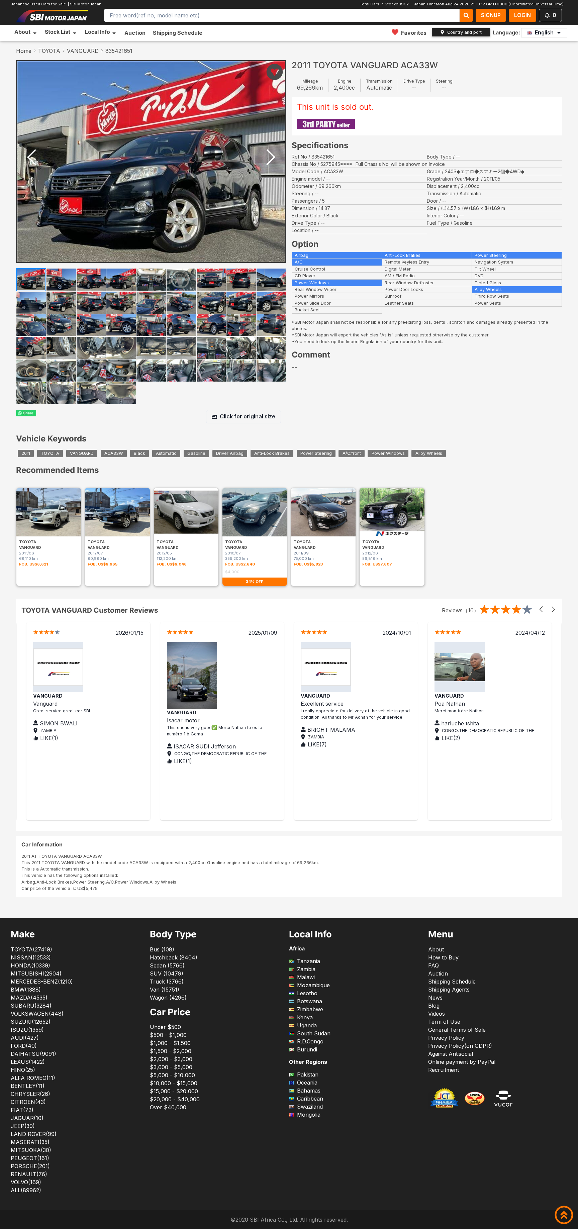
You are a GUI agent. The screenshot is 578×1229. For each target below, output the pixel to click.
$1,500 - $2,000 (170, 1051)
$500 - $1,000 (168, 1035)
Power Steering (316, 453)
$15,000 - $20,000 (174, 1091)
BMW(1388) (26, 989)
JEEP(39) (23, 1126)
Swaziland (310, 1106)
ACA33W (113, 453)
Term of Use (444, 1021)
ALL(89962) (26, 1190)
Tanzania (308, 961)
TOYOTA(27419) (31, 949)
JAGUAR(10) (27, 1118)
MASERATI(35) (30, 1142)
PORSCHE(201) (30, 1166)
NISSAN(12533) (31, 957)
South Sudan (313, 1033)
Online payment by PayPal (461, 1061)
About (436, 949)
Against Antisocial (450, 1053)
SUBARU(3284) (31, 1005)
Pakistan (307, 1074)
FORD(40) (24, 1045)
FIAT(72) (22, 1110)
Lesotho (307, 993)
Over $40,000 (168, 1107)
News (435, 997)
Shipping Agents (449, 989)
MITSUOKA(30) (31, 1150)
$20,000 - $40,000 (175, 1099)
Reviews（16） (460, 610)
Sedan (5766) (167, 965)
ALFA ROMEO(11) (33, 1077)
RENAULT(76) (29, 1174)
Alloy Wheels (428, 453)
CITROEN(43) (28, 1102)
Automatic (166, 453)
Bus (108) (162, 949)
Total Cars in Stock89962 (384, 4)
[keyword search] (466, 15)
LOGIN (522, 15)
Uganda (307, 1025)
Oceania (307, 1082)
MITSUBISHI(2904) (36, 973)
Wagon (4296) (168, 997)
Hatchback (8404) (173, 957)
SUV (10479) (166, 973)
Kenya (305, 1017)
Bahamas (308, 1090)
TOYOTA (49, 50)
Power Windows (388, 453)
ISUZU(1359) (27, 1029)
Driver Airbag (230, 453)
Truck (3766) (167, 981)
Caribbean (310, 1098)
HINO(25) (23, 1069)
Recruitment (443, 1069)
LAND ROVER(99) (34, 1134)
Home (23, 50)
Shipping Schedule (177, 32)
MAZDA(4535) (29, 997)
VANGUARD (83, 50)
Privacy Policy (446, 1037)
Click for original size (247, 416)
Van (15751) (164, 989)
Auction (135, 32)
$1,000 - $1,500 (170, 1043)
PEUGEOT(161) (30, 1158)
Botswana (309, 1001)
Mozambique (313, 985)
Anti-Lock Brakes (272, 453)
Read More (181, 729)
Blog (434, 1005)
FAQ (433, 965)
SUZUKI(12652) (31, 1021)
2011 (25, 453)
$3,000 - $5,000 (171, 1067)
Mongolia (308, 1114)
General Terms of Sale (457, 1029)
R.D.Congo (310, 1041)
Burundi (307, 1049)
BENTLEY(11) (27, 1086)
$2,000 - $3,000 (171, 1059)
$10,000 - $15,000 (173, 1083)
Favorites (413, 32)
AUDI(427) (25, 1037)
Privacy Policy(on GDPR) (460, 1045)
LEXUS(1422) (28, 1061)
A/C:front (352, 453)
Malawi (306, 977)
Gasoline (196, 453)
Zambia (306, 969)
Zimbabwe (310, 1009)
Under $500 (165, 1027)
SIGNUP (491, 15)
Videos (436, 1013)
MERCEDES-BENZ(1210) (42, 981)
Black (139, 453)
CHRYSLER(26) (30, 1094)
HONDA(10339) (30, 965)
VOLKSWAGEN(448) (37, 1013)
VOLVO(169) (26, 1182)
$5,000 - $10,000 (172, 1075)
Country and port (464, 32)
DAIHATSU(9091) (33, 1053)
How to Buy (443, 957)
